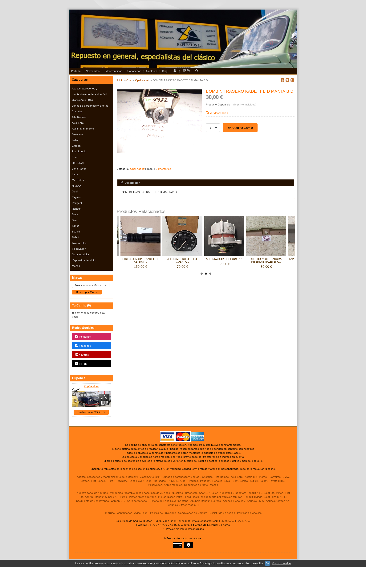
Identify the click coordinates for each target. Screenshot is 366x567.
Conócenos (134, 70)
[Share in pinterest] (292, 80)
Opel (75, 191)
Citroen (76, 145)
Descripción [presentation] (132, 182)
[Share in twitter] (287, 80)
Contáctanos (124, 512)
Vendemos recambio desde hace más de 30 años (140, 492)
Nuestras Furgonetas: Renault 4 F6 (241, 492)
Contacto (151, 70)
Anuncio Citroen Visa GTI (183, 504)
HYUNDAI (78, 162)
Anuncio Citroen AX (277, 500)
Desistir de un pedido (222, 512)
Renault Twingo (253, 496)
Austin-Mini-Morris (83, 128)
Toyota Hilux (79, 242)
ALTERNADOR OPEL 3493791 (224, 259)
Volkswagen (79, 248)
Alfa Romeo (79, 117)
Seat (74, 220)
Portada (76, 70)
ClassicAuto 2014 (82, 99)
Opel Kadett (137, 168)
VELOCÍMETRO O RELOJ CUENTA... (182, 260)
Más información (281, 563)
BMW (75, 140)
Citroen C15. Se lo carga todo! (129, 500)
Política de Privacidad (163, 512)
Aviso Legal (141, 512)
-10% (104, 398)
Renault (76, 208)
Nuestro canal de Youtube (92, 492)
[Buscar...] (197, 71)
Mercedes (78, 180)
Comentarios (163, 168)
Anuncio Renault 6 (234, 500)
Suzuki (76, 231)
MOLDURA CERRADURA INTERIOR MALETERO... (266, 260)
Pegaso (76, 197)
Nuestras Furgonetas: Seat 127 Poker (195, 492)
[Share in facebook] (282, 80)
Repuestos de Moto (84, 260)
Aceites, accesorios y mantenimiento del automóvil (89, 91)
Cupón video (91, 386)
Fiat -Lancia (79, 151)
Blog (165, 70)
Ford (75, 157)
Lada (75, 174)
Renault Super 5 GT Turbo (111, 496)
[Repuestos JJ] (183, 39)
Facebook (85, 345)
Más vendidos (113, 70)
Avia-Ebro (78, 122)
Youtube (84, 354)
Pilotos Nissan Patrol (170, 496)
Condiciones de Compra (192, 512)
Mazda (76, 265)
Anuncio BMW (255, 500)
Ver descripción (218, 112)
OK (267, 563)
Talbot (75, 237)
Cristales (77, 111)
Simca (75, 225)
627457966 (243, 520)
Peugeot (77, 202)
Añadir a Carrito (242, 127)
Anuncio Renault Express (205, 500)
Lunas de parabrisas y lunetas (90, 105)
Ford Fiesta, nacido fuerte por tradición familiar (213, 496)
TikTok (83, 363)
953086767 (227, 520)
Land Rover (79, 168)
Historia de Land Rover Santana (169, 500)
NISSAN (77, 185)
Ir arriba (110, 512)
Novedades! (93, 70)
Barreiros (77, 134)
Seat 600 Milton (273, 492)
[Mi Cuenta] (174, 71)
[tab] (130, 182)
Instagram (85, 336)
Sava (75, 214)
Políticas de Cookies (249, 512)
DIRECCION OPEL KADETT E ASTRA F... (140, 260)
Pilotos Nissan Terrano (142, 496)
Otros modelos (81, 254)
